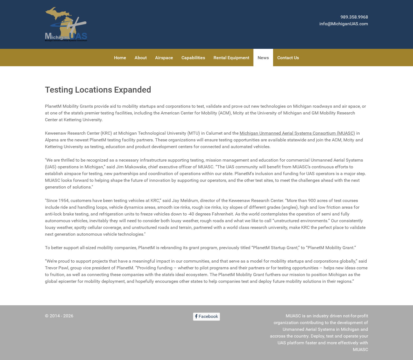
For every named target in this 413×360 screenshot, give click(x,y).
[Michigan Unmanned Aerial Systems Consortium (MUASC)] (66, 24)
